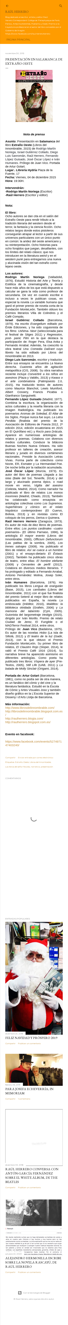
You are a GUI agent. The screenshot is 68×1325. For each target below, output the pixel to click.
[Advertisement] (34, 886)
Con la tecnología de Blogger (36, 1293)
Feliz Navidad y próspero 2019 (31, 1038)
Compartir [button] (10, 757)
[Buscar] (61, 5)
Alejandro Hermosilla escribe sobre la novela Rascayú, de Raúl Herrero (33, 1262)
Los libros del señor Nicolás (17, 766)
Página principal (18, 39)
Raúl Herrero (17, 12)
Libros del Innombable (40, 762)
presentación (47, 766)
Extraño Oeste (22, 762)
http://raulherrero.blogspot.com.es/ (28, 722)
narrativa (35, 766)
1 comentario (24, 1099)
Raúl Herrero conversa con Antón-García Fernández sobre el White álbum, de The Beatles (31, 1175)
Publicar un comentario (29, 1043)
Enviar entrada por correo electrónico (35, 757)
